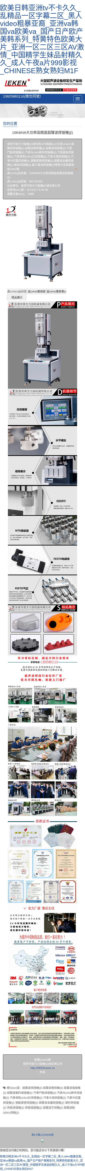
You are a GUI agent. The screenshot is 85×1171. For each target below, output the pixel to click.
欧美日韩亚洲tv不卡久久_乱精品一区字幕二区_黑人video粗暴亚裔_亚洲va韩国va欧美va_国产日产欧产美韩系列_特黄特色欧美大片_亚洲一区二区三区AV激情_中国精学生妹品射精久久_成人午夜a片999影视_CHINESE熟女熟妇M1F (42, 39)
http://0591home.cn (42, 1068)
